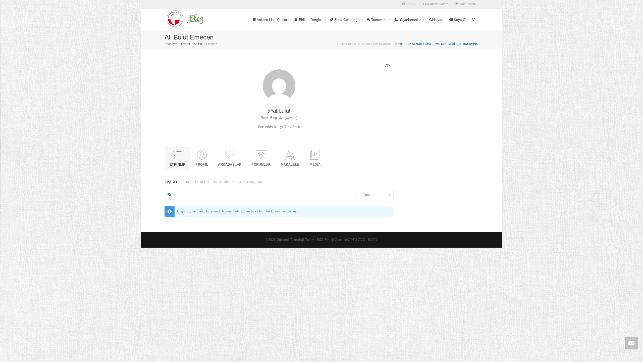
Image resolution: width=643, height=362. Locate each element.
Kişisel (171, 182)
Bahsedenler (196, 182)
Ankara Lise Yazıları (272, 20)
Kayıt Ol (459, 20)
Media (315, 164)
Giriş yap (436, 20)
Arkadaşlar (229, 164)
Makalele (290, 164)
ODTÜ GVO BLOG (362, 240)
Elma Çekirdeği (346, 20)
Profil (201, 164)
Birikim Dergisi (310, 20)
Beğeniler (224, 182)
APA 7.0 (410, 4)
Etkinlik (177, 164)
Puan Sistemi (467, 4)
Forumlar (261, 164)
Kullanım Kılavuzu (437, 4)
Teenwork (379, 20)
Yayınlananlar (410, 20)
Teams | (401, 44)
